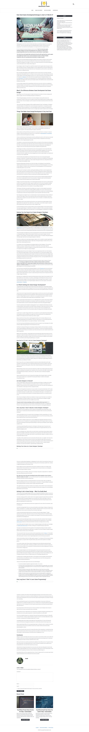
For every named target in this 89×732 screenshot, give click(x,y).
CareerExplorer (19, 227)
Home (32, 10)
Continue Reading (25, 719)
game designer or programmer (46, 133)
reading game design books (22, 525)
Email (18, 686)
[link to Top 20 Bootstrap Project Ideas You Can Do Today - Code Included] (44, 702)
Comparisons (55, 10)
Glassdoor (24, 76)
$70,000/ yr (21, 78)
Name (18, 683)
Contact (37, 727)
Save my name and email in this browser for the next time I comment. (30, 688)
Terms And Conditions (43, 727)
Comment (19, 671)
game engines (19, 521)
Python (45, 533)
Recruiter (42, 268)
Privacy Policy (50, 727)
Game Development (38, 10)
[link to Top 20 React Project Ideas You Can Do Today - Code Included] (25, 702)
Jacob (26, 658)
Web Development (47, 10)
